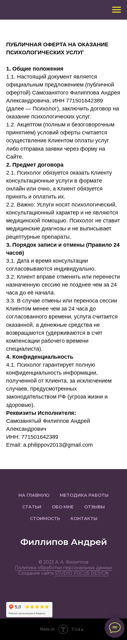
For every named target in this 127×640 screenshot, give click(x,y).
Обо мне (63, 507)
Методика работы (84, 495)
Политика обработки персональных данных (63, 567)
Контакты (84, 518)
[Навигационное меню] (116, 10)
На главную (33, 495)
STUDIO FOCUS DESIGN (82, 573)
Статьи (31, 507)
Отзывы (94, 507)
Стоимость (45, 518)
